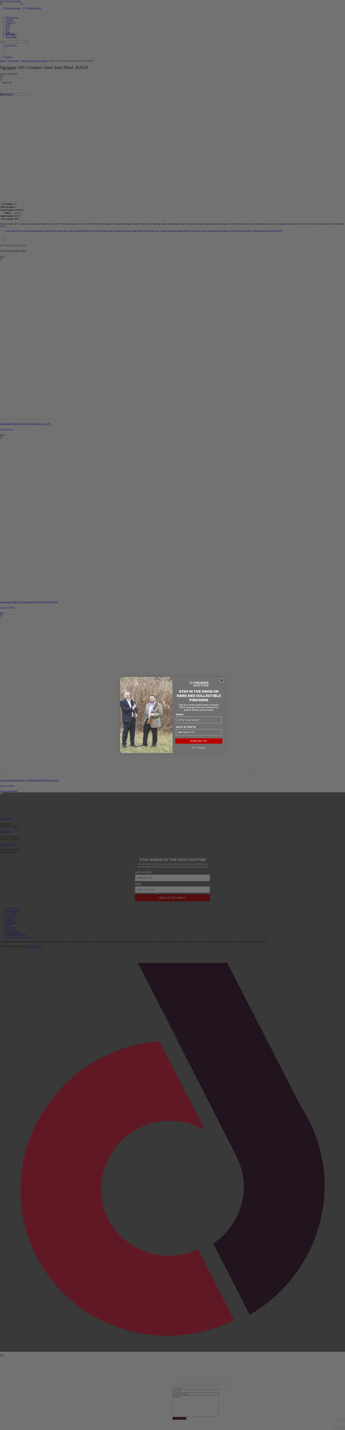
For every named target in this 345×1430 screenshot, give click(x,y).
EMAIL (180, 714)
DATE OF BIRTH (186, 727)
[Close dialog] (222, 680)
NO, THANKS (199, 748)
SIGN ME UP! (198, 741)
